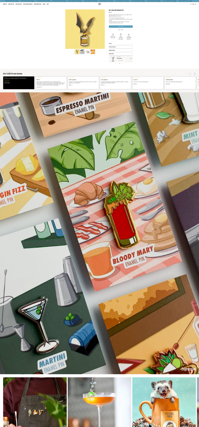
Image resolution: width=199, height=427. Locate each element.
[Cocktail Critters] (99, 4)
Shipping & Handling (112, 50)
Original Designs (111, 53)
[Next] (195, 74)
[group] (99, 82)
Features (110, 43)
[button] (4, 4)
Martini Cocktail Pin (119, 58)
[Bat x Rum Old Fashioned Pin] (77, 51)
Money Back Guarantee (112, 46)
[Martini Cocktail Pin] (113, 59)
